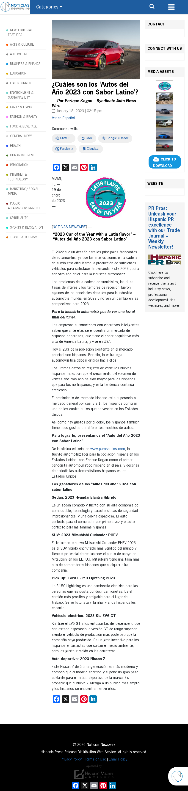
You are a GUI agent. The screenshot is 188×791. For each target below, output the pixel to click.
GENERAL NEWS (21, 136)
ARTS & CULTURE (22, 44)
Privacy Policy (71, 759)
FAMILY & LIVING (21, 107)
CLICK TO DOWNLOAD (164, 163)
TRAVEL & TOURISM (23, 237)
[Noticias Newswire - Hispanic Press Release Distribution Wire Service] (15, 7)
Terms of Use (95, 759)
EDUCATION (18, 73)
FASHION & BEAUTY (23, 117)
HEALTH (15, 145)
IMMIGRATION (19, 165)
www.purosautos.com (107, 449)
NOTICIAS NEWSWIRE (69, 227)
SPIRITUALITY (19, 218)
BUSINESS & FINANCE (25, 64)
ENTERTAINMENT (21, 83)
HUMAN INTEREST (22, 155)
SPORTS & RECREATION (26, 227)
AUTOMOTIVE (19, 54)
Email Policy (118, 759)
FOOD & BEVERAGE (24, 126)
